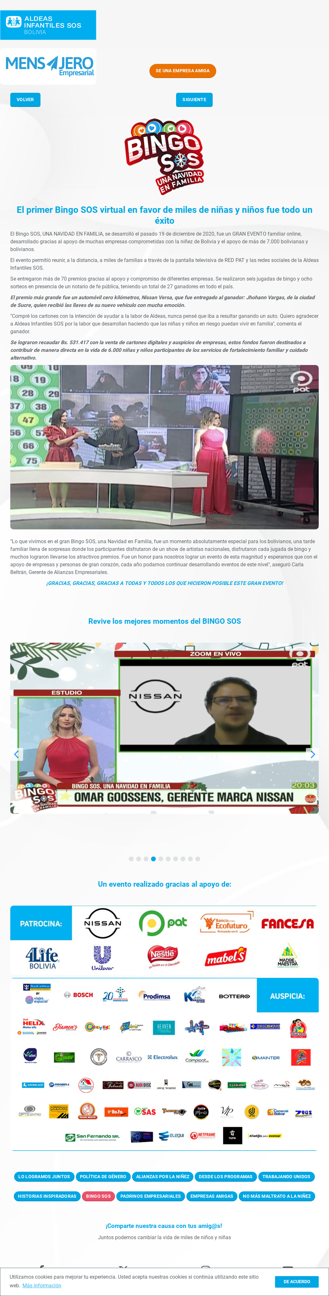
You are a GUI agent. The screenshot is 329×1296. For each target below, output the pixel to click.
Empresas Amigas (212, 1196)
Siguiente (194, 99)
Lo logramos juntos (44, 1176)
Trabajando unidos (286, 1176)
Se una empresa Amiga (183, 70)
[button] (131, 859)
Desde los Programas (226, 1176)
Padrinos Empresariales (150, 1196)
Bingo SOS (98, 1196)
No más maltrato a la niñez (277, 1196)
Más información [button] (41, 1286)
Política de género (103, 1176)
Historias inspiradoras (47, 1196)
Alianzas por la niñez (163, 1176)
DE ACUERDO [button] (297, 1281)
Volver (25, 99)
